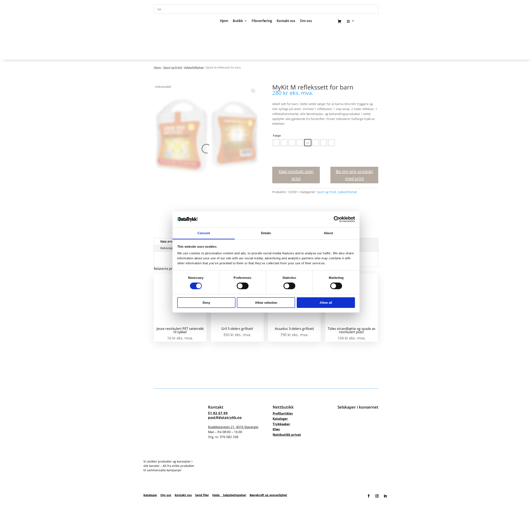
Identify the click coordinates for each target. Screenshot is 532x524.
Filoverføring (262, 21)
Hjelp (217, 495)
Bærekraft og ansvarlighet (268, 495)
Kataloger (280, 418)
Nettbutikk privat (287, 434)
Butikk (238, 21)
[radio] (276, 143)
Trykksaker (281, 424)
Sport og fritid (172, 67)
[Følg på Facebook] (368, 496)
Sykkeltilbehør (194, 67)
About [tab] (328, 233)
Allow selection (266, 302)
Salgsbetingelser (234, 495)
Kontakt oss (286, 21)
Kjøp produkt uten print (296, 175)
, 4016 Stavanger (233, 427)
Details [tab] (266, 233)
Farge (277, 135)
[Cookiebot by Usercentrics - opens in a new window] (337, 219)
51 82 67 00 (218, 413)
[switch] (243, 286)
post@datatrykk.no (225, 417)
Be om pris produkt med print (354, 175)
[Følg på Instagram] (377, 496)
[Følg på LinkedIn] (385, 496)
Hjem (224, 21)
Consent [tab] (203, 233)
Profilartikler (283, 413)
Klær (276, 429)
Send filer (202, 495)
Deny (206, 302)
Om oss (165, 495)
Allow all (326, 302)
